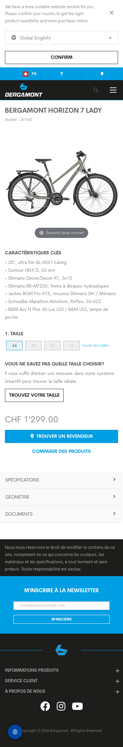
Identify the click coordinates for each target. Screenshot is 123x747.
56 (71, 345)
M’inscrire (61, 619)
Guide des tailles (95, 345)
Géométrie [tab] (17, 497)
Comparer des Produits (61, 451)
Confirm (61, 57)
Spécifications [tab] (22, 480)
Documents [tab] (18, 514)
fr (34, 73)
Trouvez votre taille (34, 395)
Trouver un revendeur (64, 436)
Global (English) (34, 38)
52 (52, 345)
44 (14, 345)
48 (33, 345)
